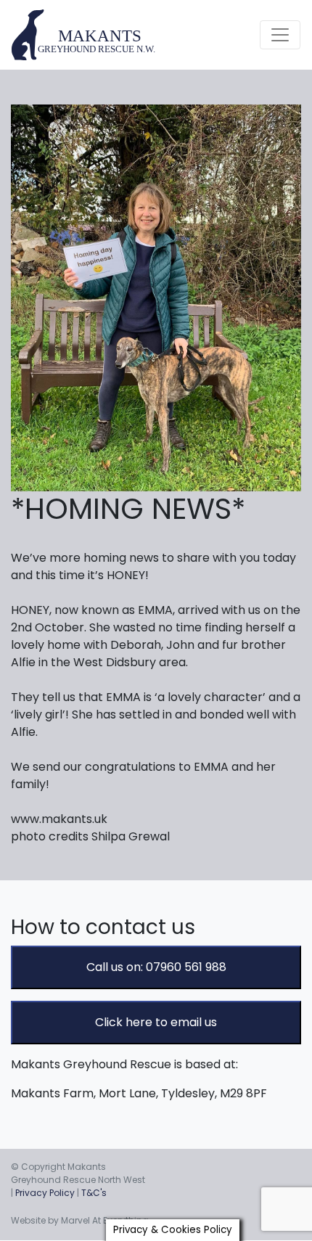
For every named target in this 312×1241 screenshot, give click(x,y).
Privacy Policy (45, 1193)
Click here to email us (156, 1022)
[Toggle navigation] (280, 34)
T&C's (94, 1193)
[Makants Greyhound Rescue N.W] (84, 35)
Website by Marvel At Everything (80, 1220)
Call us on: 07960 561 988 (156, 967)
